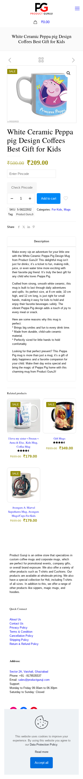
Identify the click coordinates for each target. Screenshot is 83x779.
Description (41, 241)
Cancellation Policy (21, 635)
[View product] (35, 410)
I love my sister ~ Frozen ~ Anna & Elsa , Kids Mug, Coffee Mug (24, 442)
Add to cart (48, 198)
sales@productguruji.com (34, 679)
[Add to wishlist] (35, 416)
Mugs (67, 209)
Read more (41, 751)
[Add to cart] (35, 403)
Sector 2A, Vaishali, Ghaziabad (29, 671)
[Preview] (35, 422)
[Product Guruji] (41, 8)
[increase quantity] (30, 198)
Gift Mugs (59, 438)
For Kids (57, 209)
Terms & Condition (21, 631)
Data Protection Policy (43, 744)
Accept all (41, 762)
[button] (68, 73)
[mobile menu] (77, 8)
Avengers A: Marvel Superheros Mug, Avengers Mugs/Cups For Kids (23, 512)
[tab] (41, 241)
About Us (15, 619)
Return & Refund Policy (24, 644)
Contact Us (16, 623)
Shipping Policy (19, 639)
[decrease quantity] (12, 198)
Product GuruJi (24, 214)
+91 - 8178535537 (30, 675)
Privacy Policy (18, 627)
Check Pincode (22, 187)
